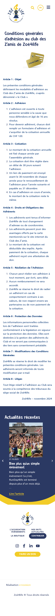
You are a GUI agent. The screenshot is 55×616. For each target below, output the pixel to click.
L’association (17, 530)
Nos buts (36, 530)
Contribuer (37, 536)
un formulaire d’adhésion (32, 128)
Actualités (37, 532)
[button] (3, 461)
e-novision (25, 585)
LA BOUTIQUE (17, 536)
